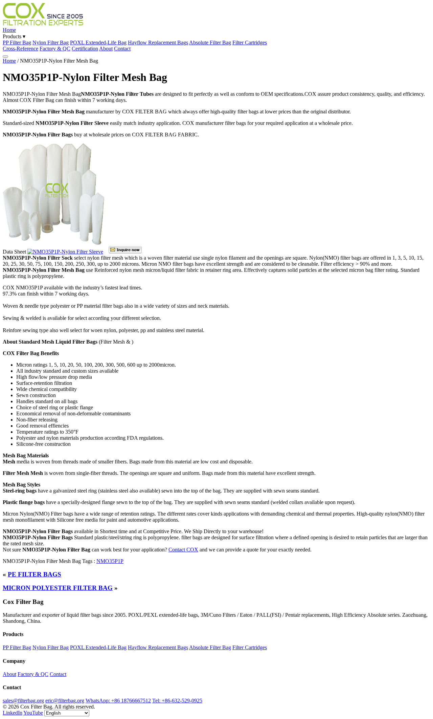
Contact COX (183, 549)
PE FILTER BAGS (34, 574)
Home (9, 30)
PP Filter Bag (17, 42)
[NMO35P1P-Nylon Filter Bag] (53, 243)
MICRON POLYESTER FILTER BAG (58, 587)
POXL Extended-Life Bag (98, 42)
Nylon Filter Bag (50, 42)
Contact (122, 48)
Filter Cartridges (249, 42)
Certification (85, 48)
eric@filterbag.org (64, 700)
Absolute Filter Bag (210, 42)
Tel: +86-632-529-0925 (177, 700)
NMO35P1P (109, 561)
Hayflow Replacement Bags (158, 42)
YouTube (33, 713)
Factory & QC (55, 48)
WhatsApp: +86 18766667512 (118, 700)
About (106, 48)
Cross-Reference (20, 48)
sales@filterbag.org (23, 700)
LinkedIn (12, 713)
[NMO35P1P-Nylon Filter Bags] (65, 252)
